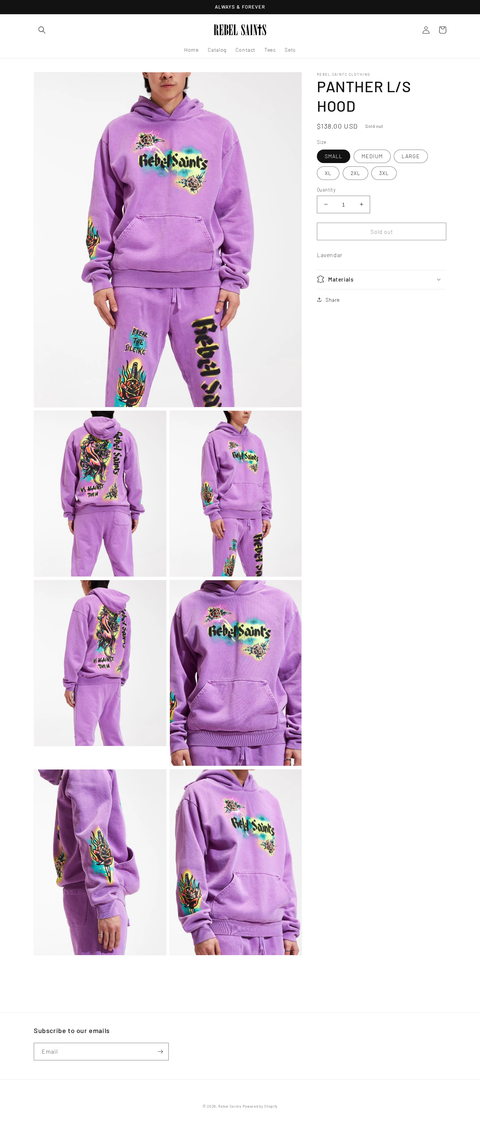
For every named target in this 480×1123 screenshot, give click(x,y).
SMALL (333, 156)
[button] (42, 30)
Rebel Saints (229, 1106)
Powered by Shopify (260, 1106)
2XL (355, 172)
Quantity (326, 189)
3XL (384, 172)
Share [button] (333, 299)
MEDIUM (372, 156)
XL (328, 172)
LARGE (411, 156)
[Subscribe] (160, 1051)
